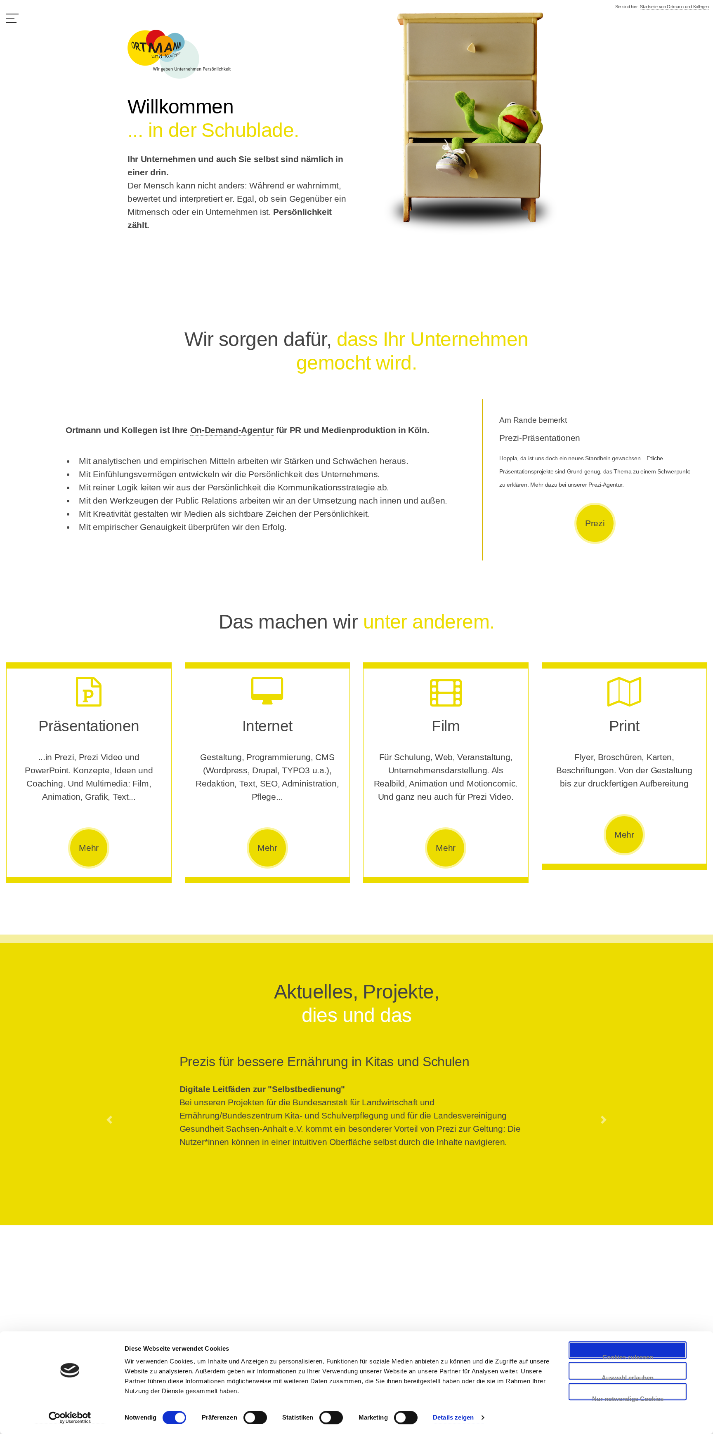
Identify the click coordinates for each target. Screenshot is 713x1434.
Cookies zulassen (627, 1356)
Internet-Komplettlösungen (354, 1288)
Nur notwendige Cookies (627, 1398)
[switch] (255, 1417)
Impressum (482, 1288)
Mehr (89, 848)
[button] (109, 1120)
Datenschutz (485, 1302)
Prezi (594, 523)
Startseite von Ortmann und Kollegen (674, 6)
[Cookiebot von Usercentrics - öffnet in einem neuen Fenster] (70, 1418)
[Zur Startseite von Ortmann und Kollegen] (179, 88)
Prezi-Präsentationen (344, 1302)
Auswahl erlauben (628, 1377)
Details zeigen (453, 1417)
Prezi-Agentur (330, 1315)
